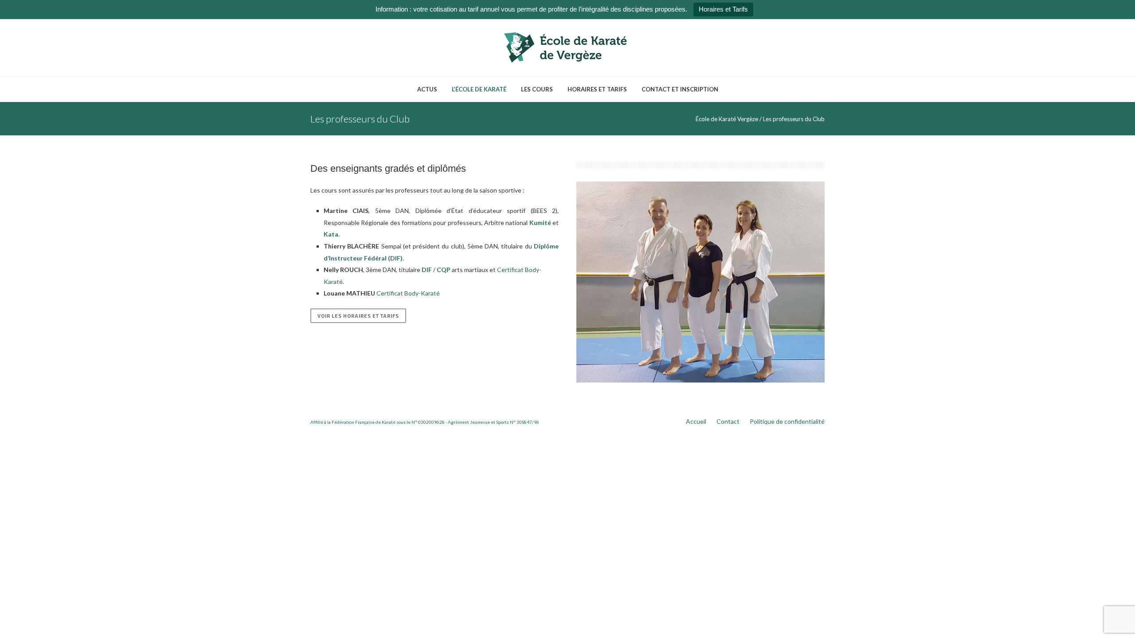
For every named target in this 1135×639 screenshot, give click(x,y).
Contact (728, 421)
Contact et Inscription (680, 89)
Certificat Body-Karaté (408, 293)
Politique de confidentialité (787, 421)
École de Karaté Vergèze (727, 118)
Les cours (537, 89)
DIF (427, 269)
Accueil (696, 421)
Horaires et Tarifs (723, 9)
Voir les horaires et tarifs (358, 316)
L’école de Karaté (479, 89)
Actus (427, 89)
